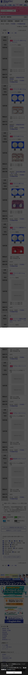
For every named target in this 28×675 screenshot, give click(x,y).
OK (14, 672)
